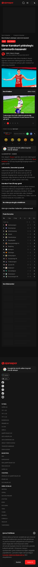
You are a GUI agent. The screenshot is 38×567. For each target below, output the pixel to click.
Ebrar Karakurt (11, 41)
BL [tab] (34, 218)
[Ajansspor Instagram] (3, 389)
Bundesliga (5, 420)
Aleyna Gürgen (14, 53)
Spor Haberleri (6, 35)
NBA (3, 456)
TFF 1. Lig (4, 410)
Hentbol (4, 489)
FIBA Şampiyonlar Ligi (8, 463)
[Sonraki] (33, 123)
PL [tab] (20, 218)
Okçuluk (4, 522)
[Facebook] (31, 134)
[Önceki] (5, 123)
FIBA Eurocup (6, 466)
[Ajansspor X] (3, 386)
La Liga (4, 427)
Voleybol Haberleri (18, 35)
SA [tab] (29, 218)
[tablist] (19, 218)
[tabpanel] (19, 249)
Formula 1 (5, 518)
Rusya (3, 41)
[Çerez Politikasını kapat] (34, 533)
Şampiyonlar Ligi (7, 433)
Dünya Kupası (6, 449)
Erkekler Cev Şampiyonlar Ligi (11, 476)
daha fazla (31, 91)
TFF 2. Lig (4, 413)
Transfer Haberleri (8, 446)
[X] (35, 134)
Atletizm (4, 499)
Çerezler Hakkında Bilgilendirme (13, 555)
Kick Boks (5, 505)
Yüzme (3, 512)
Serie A (4, 430)
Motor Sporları (7, 496)
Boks (3, 502)
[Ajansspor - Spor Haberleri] (7, 3)
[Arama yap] (23, 3)
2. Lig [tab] (15, 218)
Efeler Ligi (5, 479)
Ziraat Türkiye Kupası (8, 443)
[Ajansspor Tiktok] (3, 393)
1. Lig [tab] (9, 218)
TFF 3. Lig (4, 417)
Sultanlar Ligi (6, 482)
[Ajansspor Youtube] (3, 397)
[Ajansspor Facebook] (3, 382)
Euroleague (5, 459)
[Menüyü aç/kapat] (27, 3)
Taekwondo (5, 525)
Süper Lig (4, 407)
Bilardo (4, 515)
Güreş (4, 492)
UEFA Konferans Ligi (8, 440)
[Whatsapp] (27, 134)
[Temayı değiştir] (33, 3)
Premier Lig (5, 423)
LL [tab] (24, 218)
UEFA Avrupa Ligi (7, 436)
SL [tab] (4, 218)
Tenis (3, 509)
